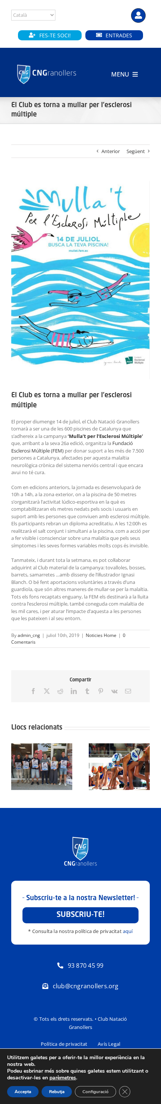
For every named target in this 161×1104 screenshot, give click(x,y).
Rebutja (56, 1092)
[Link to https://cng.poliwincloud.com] (138, 15)
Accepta (23, 1092)
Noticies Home (101, 635)
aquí (128, 931)
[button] (16, 766)
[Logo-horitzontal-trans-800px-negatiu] (46, 65)
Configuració (95, 1092)
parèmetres (62, 1078)
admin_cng (29, 635)
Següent (136, 151)
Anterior (110, 151)
